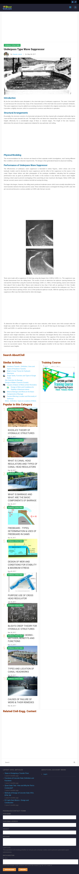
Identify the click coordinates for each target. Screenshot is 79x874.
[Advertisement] (39, 27)
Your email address (10, 821)
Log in (45, 774)
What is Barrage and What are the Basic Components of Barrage (22, 497)
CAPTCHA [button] (7, 847)
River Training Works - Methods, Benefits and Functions (21, 638)
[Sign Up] (75, 1)
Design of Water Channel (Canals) (16, 382)
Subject (6, 829)
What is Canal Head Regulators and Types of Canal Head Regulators (22, 463)
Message (6, 836)
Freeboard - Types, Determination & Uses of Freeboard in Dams (22, 531)
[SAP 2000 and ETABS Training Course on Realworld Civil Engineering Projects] (59, 378)
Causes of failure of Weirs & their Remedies (22, 385)
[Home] (7, 7)
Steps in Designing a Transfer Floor (17, 773)
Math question (8, 855)
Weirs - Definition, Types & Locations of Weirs (20, 401)
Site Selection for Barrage (14, 380)
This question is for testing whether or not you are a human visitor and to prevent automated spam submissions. (36, 856)
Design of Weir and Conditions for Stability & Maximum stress (22, 564)
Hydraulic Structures (12, 45)
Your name (7, 813)
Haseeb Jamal (17, 54)
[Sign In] (72, 1)
